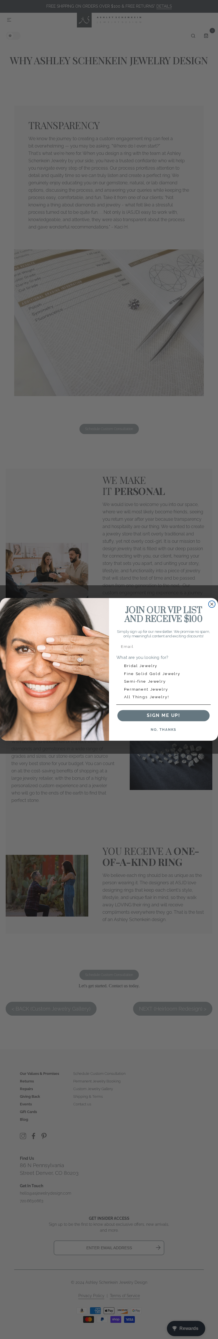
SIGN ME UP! (163, 715)
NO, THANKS (164, 730)
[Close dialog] (212, 604)
